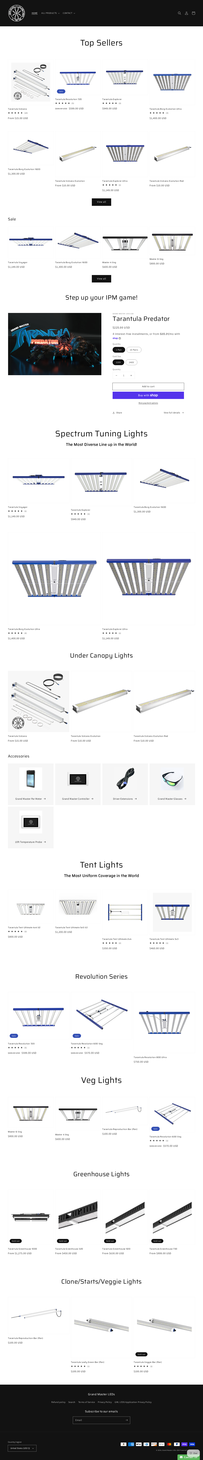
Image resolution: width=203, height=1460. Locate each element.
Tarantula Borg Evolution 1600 (24, 169)
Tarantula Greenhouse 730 (163, 1249)
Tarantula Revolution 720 (68, 99)
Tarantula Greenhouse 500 (116, 1249)
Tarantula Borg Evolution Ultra (166, 109)
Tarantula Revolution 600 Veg (87, 1043)
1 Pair (119, 349)
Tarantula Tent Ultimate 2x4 (116, 939)
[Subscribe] (126, 1420)
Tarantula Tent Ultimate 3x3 (164, 939)
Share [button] (119, 412)
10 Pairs (134, 349)
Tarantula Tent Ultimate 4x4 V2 (24, 927)
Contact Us (190, 1457)
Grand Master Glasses (170, 798)
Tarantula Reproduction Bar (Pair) (120, 1129)
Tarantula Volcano (17, 109)
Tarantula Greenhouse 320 (69, 1249)
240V (131, 362)
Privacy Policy (105, 1402)
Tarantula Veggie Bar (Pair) (148, 1362)
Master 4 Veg (109, 262)
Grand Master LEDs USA (171, 1450)
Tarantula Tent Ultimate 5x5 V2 (71, 927)
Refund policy (58, 1402)
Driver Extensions (123, 798)
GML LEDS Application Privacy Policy (133, 1402)
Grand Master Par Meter (28, 798)
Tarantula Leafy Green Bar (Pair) (87, 1362)
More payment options (148, 403)
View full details (172, 412)
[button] (50, 13)
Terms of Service (86, 1402)
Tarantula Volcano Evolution (70, 181)
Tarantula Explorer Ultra (114, 181)
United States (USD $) (20, 1448)
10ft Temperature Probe (28, 842)
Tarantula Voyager (17, 262)
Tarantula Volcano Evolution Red (167, 181)
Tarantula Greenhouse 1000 (22, 1249)
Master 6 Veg (157, 259)
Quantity (117, 369)
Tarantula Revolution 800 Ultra (150, 1057)
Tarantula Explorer (112, 99)
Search (71, 1402)
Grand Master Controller (76, 798)
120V (118, 362)
